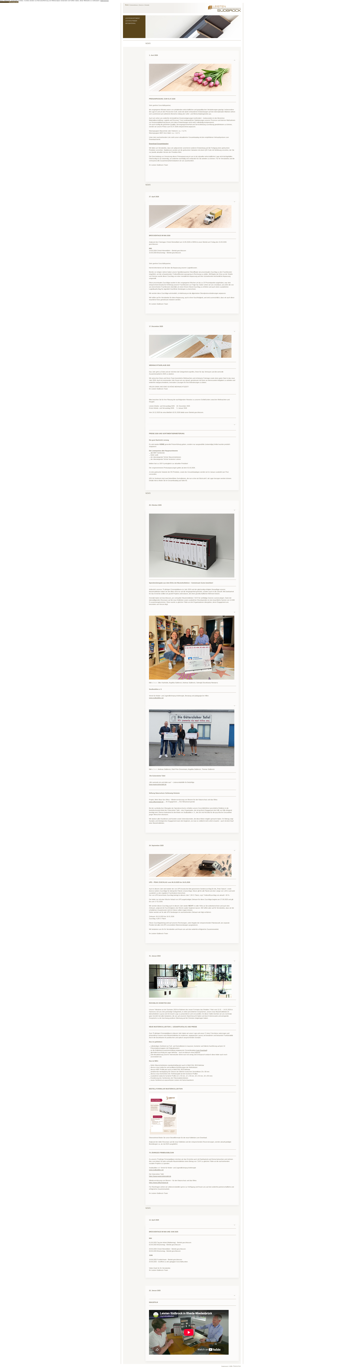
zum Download (202, 1050)
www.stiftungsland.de (156, 802)
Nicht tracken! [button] (4, 2)
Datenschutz (237, 1366)
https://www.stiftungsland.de (158, 1182)
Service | (141, 5)
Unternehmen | (134, 5)
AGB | (231, 1366)
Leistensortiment (132, 18)
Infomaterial (130, 23)
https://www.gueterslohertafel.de (160, 1176)
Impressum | (225, 1366)
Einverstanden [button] (13, 2)
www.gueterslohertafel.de (157, 784)
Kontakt (147, 5)
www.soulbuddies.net (156, 698)
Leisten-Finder (131, 21)
